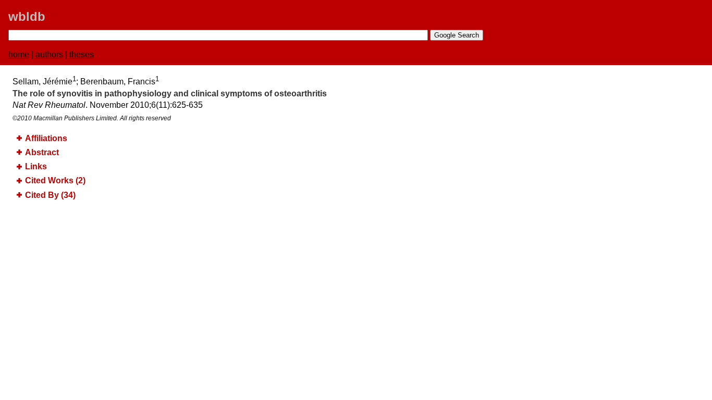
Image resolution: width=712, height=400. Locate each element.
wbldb (26, 16)
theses (81, 54)
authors (49, 54)
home (18, 54)
